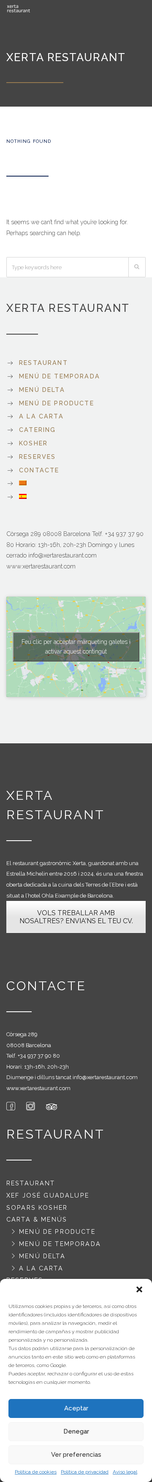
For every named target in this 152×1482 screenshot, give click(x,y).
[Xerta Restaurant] (19, 8)
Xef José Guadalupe (47, 1195)
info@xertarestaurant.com (105, 1077)
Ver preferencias (76, 1454)
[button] (139, 1289)
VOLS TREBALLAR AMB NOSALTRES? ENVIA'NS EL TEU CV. (76, 917)
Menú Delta (42, 389)
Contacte (39, 470)
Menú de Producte (56, 403)
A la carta (41, 416)
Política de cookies (36, 1472)
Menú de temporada (59, 376)
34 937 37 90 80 (40, 1056)
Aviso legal (125, 1472)
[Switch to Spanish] (76, 496)
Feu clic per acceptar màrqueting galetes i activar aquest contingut (76, 646)
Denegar (76, 1431)
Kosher (33, 443)
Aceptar (76, 1408)
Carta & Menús (36, 1219)
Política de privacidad (85, 1472)
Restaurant (43, 362)
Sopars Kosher (37, 1207)
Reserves (37, 456)
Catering (37, 429)
